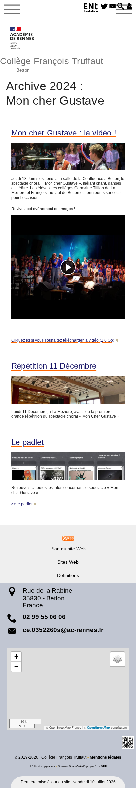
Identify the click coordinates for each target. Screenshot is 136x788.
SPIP (104, 766)
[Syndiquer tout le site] (68, 538)
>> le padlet (21, 504)
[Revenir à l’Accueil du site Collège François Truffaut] (22, 38)
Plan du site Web (68, 548)
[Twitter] (104, 6)
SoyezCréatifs (77, 766)
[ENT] (91, 8)
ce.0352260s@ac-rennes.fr (63, 630)
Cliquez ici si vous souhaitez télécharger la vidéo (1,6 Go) (62, 340)
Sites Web (68, 562)
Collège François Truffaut (51, 64)
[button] (121, 6)
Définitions (68, 575)
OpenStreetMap (98, 728)
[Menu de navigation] (12, 9)
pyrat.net (49, 766)
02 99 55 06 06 (44, 616)
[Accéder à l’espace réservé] (129, 6)
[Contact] (112, 6)
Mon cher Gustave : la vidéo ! (63, 133)
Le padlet (27, 442)
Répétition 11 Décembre (53, 366)
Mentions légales (105, 757)
